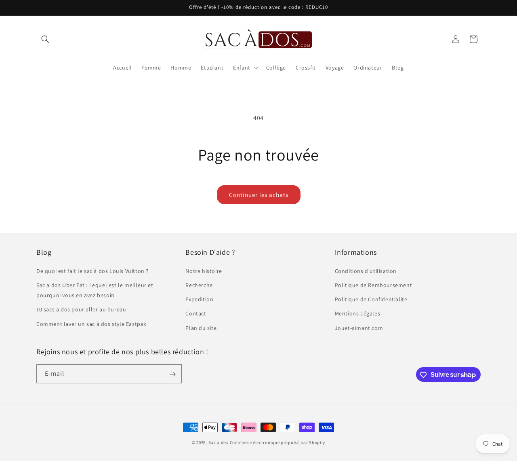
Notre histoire (203, 270)
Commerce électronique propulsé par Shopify (277, 442)
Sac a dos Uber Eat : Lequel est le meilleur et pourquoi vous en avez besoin (94, 289)
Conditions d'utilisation (366, 270)
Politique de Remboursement (373, 284)
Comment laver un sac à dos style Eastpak (91, 323)
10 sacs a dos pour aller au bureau (81, 309)
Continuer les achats (258, 195)
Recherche (198, 284)
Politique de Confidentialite (371, 299)
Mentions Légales (357, 313)
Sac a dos (218, 442)
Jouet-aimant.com (359, 327)
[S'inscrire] (172, 374)
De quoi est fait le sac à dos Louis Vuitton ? (92, 270)
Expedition (199, 299)
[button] (45, 39)
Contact (195, 313)
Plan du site (200, 327)
